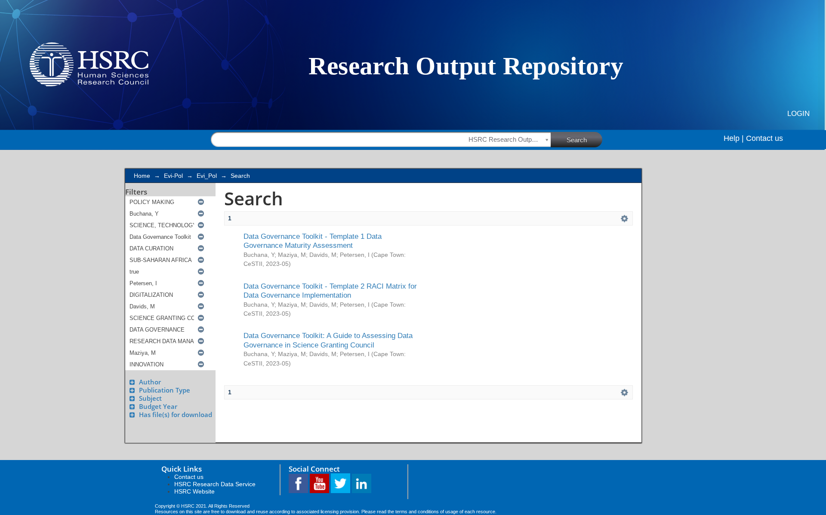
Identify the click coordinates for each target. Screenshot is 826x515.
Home (142, 175)
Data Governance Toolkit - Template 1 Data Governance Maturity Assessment (312, 241)
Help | (734, 138)
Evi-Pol (173, 175)
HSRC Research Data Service (215, 484)
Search (577, 139)
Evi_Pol (207, 175)
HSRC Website (194, 491)
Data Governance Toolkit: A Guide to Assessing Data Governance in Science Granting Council (328, 340)
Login (798, 114)
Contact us (764, 138)
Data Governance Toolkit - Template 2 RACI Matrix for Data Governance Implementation (330, 290)
